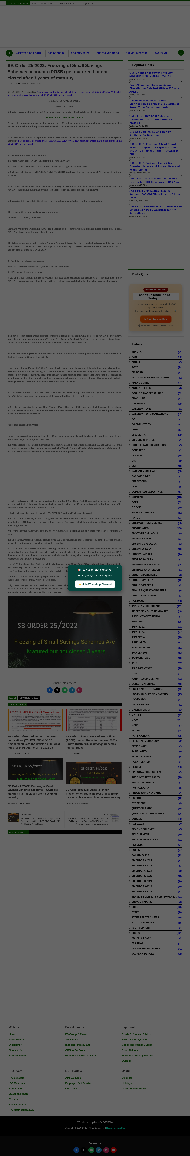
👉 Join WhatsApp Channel (95, 584)
